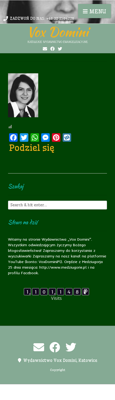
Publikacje (34, 395)
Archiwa (27, 389)
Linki (57, 389)
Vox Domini (57, 31)
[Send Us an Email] (45, 49)
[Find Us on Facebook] (52, 49)
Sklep (84, 395)
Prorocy (87, 389)
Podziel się (32, 147)
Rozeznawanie (61, 395)
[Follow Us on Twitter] (60, 49)
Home (43, 389)
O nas (70, 389)
